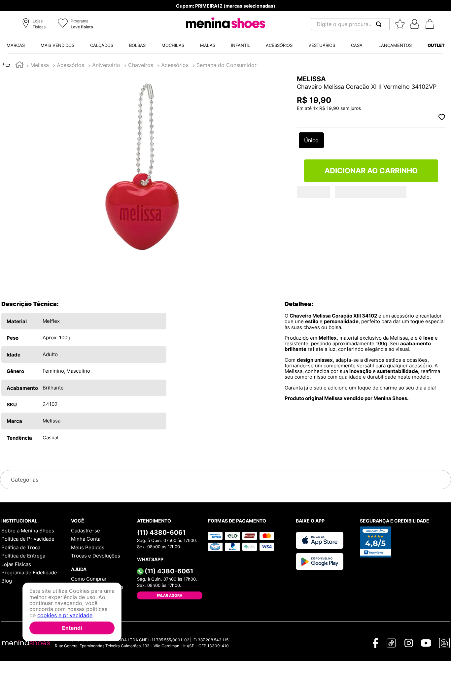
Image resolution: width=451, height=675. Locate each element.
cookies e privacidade (64, 615)
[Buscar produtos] (380, 24)
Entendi (72, 627)
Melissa (39, 65)
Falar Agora (169, 595)
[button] (35, 24)
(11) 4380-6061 (161, 532)
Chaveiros (69, 65)
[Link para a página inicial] (19, 65)
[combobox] (350, 24)
